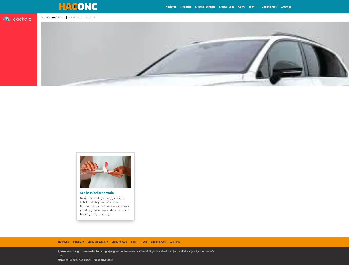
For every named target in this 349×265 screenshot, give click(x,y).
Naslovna (171, 6)
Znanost (286, 6)
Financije (185, 6)
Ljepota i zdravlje (205, 6)
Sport (241, 6)
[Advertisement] (174, 114)
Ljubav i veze (226, 6)
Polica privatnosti (103, 259)
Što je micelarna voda (97, 192)
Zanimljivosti (269, 6)
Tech (251, 6)
